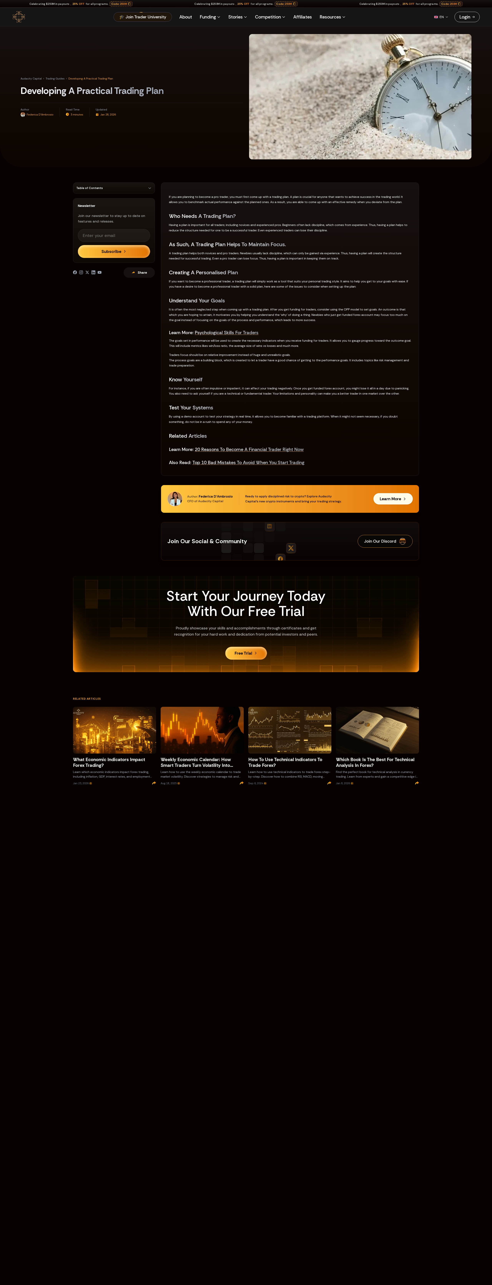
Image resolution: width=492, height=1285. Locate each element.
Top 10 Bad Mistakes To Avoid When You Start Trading (248, 462)
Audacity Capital (31, 78)
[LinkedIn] (93, 272)
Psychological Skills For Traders (226, 332)
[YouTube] (99, 272)
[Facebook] (75, 272)
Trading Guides (55, 78)
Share (142, 272)
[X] (87, 272)
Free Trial (243, 653)
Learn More (390, 499)
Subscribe (111, 251)
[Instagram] (81, 272)
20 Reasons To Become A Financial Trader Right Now (249, 449)
